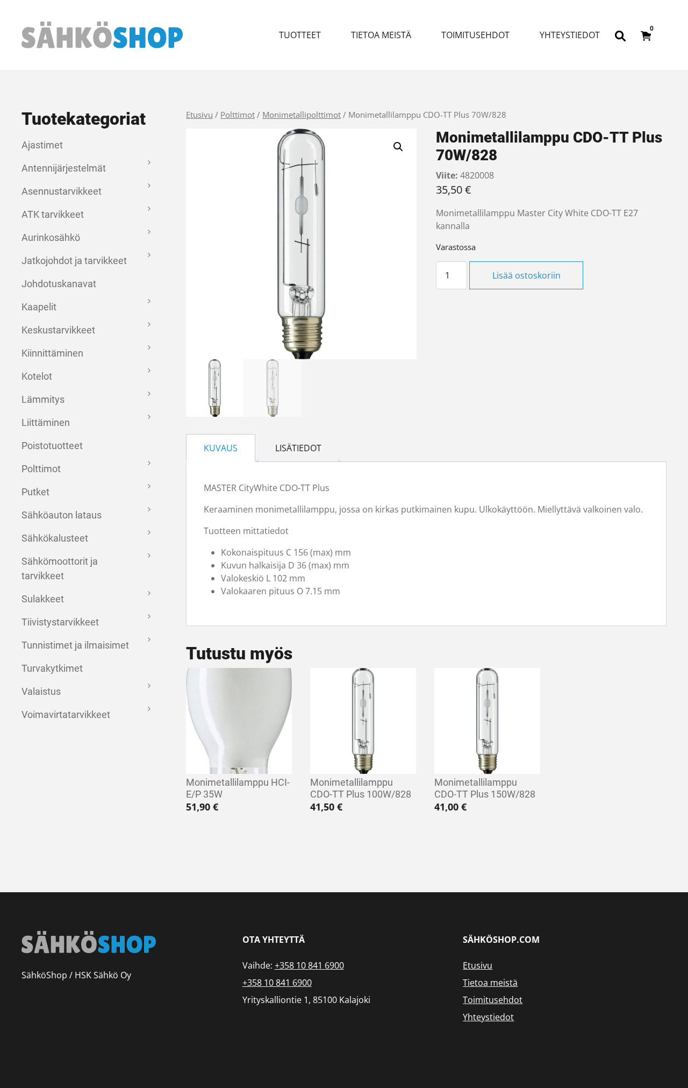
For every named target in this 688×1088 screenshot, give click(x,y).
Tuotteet (300, 35)
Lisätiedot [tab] (298, 448)
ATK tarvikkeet (53, 214)
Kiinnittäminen (52, 353)
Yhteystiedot (570, 35)
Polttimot (41, 468)
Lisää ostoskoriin (526, 275)
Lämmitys (43, 399)
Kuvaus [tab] (221, 448)
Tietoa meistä (381, 35)
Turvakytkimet (52, 668)
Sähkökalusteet (55, 538)
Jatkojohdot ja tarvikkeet (74, 260)
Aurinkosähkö (51, 237)
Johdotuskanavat (59, 283)
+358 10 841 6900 (309, 965)
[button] (398, 147)
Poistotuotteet (52, 445)
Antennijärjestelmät (64, 168)
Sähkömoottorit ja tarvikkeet (60, 568)
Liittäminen (46, 422)
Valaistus (41, 691)
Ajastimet (42, 145)
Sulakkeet (43, 599)
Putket (35, 491)
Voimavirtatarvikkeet (66, 714)
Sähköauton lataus (62, 515)
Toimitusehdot (475, 35)
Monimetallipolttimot (301, 114)
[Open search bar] (620, 35)
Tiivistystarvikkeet (60, 622)
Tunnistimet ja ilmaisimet (75, 645)
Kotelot (37, 376)
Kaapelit (39, 306)
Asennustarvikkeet (62, 191)
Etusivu (199, 114)
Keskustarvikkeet (58, 330)
